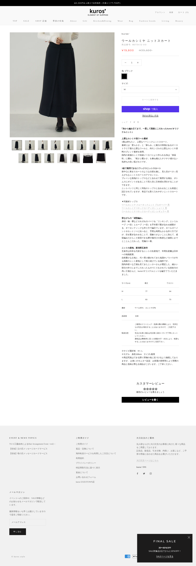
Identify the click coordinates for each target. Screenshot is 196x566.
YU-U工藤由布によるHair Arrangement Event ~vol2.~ (32, 444)
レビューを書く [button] (150, 399)
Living (165, 21)
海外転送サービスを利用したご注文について (96, 453)
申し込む (17, 531)
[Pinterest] (138, 122)
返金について (82, 472)
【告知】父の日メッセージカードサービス (28, 449)
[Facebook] (130, 122)
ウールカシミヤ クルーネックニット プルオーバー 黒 (146, 204)
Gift (85, 21)
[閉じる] (189, 537)
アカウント (160, 12)
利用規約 (80, 458)
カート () (183, 12)
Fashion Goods (147, 21)
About (73, 21)
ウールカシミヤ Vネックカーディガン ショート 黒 (144, 208)
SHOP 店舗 (41, 21)
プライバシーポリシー (86, 463)
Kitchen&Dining (102, 21)
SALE (26, 21)
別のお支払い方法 (150, 115)
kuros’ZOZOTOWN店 (85, 482)
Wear (120, 21)
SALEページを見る (164, 556)
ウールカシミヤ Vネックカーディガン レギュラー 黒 (145, 211)
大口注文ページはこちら (147, 460)
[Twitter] (134, 122)
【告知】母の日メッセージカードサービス (28, 453)
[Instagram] (151, 473)
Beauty (179, 21)
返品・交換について (85, 449)
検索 (171, 12)
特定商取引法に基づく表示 (88, 468)
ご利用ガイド (82, 444)
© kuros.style (18, 557)
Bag (131, 21)
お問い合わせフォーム (86, 477)
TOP (15, 21)
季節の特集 (58, 21)
